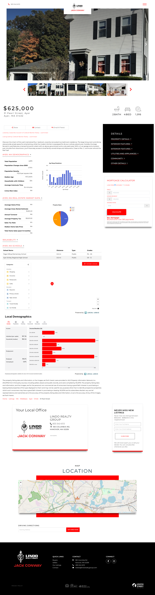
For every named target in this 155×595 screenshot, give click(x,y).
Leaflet (119, 512)
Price (109, 189)
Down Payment (112, 196)
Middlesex (23, 399)
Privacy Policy (17, 585)
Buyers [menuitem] (55, 560)
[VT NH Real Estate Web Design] (137, 585)
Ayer (30, 399)
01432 (36, 399)
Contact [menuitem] (55, 568)
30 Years (119, 185)
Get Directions (73, 530)
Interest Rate (111, 202)
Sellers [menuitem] (55, 562)
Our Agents (53, 435)
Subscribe (125, 436)
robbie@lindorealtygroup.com (86, 568)
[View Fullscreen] (20, 489)
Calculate (116, 212)
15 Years (127, 185)
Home (5, 399)
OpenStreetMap (127, 512)
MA (17, 399)
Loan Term (110, 185)
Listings (11, 399)
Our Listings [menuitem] (57, 565)
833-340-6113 (15, 4)
